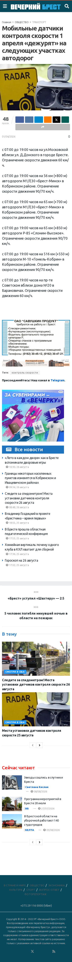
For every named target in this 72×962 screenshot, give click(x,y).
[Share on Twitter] (56, 119)
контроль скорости (25, 372)
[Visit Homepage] (36, 6)
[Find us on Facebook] (16, 951)
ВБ (27, 808)
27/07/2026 (47, 808)
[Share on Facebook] (19, 119)
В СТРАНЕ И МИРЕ (15, 885)
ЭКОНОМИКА (56, 885)
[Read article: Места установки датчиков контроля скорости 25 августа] (36, 709)
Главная (6, 22)
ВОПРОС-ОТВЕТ (49, 889)
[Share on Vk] (29, 119)
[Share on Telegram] (38, 119)
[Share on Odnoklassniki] (48, 119)
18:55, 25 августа (18, 522)
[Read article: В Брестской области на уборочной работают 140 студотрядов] (12, 821)
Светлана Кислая (36, 787)
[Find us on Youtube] (48, 951)
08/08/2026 (40, 791)
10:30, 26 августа (18, 466)
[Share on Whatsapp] (65, 119)
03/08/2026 (53, 830)
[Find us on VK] (21, 951)
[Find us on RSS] (53, 951)
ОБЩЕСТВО (22, 22)
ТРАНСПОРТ (39, 22)
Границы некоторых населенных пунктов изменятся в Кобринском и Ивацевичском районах (30, 478)
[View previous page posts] (33, 745)
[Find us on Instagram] (43, 951)
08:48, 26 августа (18, 507)
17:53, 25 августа (18, 538)
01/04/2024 (8, 136)
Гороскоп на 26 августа (21, 560)
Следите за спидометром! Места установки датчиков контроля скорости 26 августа (29, 498)
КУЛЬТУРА (15, 889)
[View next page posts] (40, 745)
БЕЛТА (29, 830)
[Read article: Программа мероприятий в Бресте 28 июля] (12, 804)
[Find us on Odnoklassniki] (27, 951)
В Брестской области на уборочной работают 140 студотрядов (41, 820)
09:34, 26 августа (18, 487)
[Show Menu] (5, 6)
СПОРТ (30, 889)
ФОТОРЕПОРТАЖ (35, 894)
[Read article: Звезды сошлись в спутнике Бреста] (12, 782)
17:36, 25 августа (18, 554)
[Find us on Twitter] (32, 951)
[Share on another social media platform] (42, 127)
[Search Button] (67, 6)
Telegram (57, 380)
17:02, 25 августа (18, 565)
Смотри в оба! (15, 672)
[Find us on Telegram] (37, 951)
